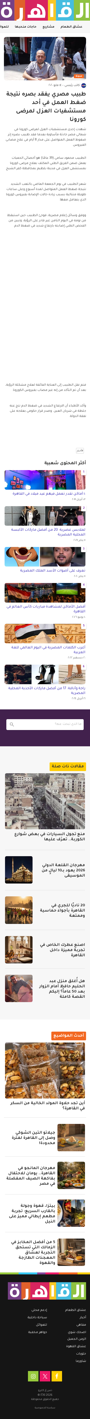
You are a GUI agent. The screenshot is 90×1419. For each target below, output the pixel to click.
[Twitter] (45, 1376)
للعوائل (41, 1325)
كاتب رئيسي (72, 85)
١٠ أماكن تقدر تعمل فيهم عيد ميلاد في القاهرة (49, 494)
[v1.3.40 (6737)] (47, 1291)
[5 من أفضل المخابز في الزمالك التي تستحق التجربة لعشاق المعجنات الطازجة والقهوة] (71, 1252)
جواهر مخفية (37, 1332)
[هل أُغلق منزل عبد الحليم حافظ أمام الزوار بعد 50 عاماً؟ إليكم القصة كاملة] (19, 988)
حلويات (81, 1354)
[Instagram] (33, 1376)
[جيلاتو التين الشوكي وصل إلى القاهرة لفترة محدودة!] (71, 1137)
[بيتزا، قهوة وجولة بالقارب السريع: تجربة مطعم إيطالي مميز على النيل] (71, 1213)
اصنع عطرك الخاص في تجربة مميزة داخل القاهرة (62, 950)
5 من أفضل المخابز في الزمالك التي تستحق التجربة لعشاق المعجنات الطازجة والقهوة (33, 1252)
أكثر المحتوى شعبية (65, 463)
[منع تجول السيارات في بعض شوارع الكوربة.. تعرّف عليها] (45, 801)
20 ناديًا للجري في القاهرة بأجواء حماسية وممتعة (62, 911)
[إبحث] (11, 724)
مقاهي (81, 1325)
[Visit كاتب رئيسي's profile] (83, 85)
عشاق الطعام (71, 27)
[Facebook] (57, 1376)
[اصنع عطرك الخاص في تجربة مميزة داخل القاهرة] (19, 949)
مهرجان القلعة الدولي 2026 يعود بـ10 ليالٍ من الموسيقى (63, 870)
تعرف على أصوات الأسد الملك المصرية (52, 571)
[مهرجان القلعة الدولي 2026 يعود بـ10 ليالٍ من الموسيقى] (19, 870)
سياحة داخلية (37, 1318)
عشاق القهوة (76, 1346)
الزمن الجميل (76, 1339)
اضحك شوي (77, 1332)
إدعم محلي (39, 1310)
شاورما (81, 1361)
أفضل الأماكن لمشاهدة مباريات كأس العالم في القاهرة (46, 609)
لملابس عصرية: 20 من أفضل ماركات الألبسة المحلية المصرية (48, 532)
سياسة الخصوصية (45, 1408)
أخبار (83, 1318)
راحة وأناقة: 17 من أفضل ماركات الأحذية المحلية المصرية (46, 691)
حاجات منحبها (25, 27)
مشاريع (48, 27)
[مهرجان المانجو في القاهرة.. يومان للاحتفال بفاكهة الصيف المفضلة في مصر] (71, 1175)
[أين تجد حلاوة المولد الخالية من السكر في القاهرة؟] (45, 1070)
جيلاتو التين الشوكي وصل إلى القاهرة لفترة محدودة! (33, 1138)
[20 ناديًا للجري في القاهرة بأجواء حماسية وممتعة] (19, 910)
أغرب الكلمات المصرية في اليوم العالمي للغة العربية (48, 650)
